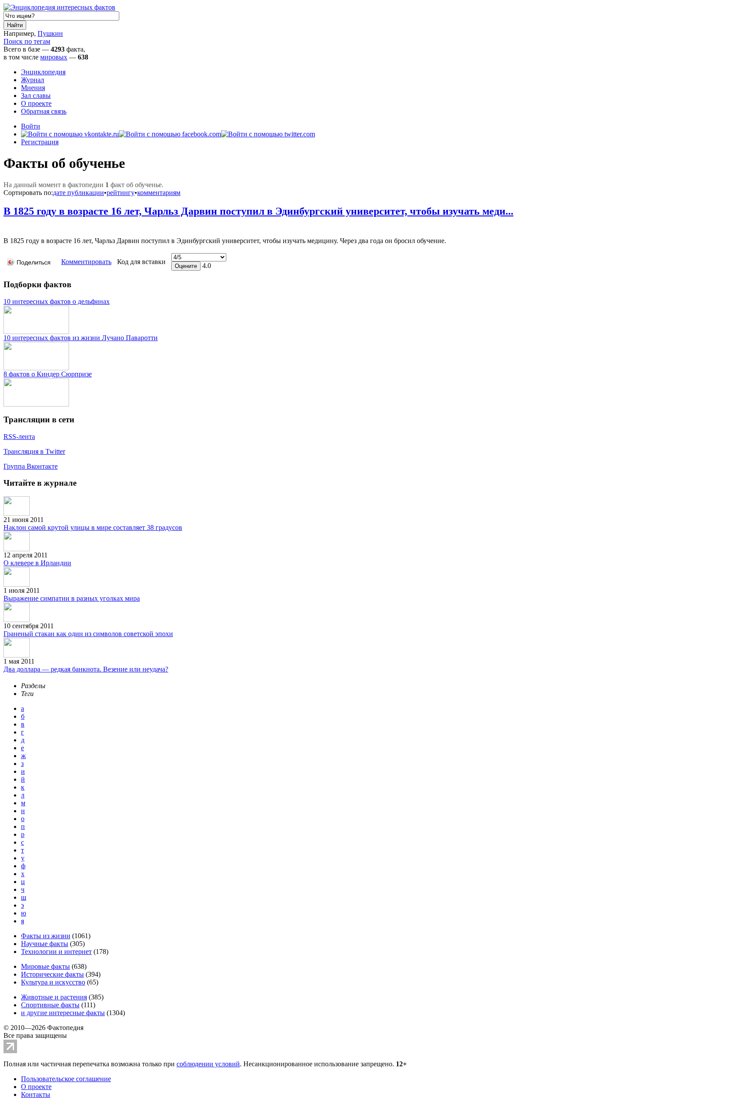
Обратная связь (43, 111)
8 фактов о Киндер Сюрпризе (47, 374)
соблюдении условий (208, 1064)
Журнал (32, 80)
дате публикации (78, 192)
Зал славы (36, 95)
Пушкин (50, 33)
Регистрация (40, 142)
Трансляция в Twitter (34, 451)
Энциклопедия (43, 72)
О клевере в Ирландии (37, 563)
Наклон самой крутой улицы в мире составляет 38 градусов (92, 527)
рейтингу (121, 192)
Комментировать (86, 261)
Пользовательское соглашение (66, 1078)
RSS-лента (19, 436)
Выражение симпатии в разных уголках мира (71, 598)
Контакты (35, 1094)
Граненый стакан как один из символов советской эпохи (88, 633)
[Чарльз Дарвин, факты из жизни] (5, 227)
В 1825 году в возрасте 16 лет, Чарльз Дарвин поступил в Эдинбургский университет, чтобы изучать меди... (258, 211)
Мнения (33, 87)
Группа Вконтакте (30, 466)
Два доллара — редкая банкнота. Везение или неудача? (85, 669)
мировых (53, 57)
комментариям (158, 192)
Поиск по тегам (26, 41)
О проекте (36, 103)
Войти (30, 126)
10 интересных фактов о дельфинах (56, 301)
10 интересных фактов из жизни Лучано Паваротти (80, 337)
